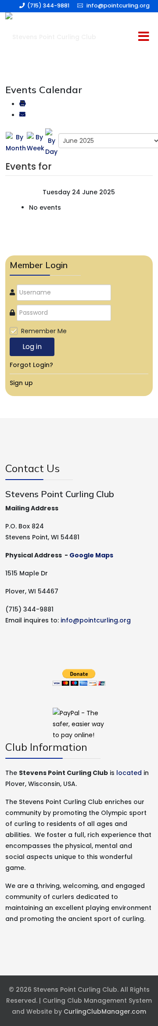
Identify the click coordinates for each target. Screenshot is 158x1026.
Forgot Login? (31, 364)
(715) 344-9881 (48, 5)
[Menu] (125, 37)
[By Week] (35, 142)
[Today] (51, 142)
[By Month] (16, 142)
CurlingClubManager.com (105, 1011)
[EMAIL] (22, 115)
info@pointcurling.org (118, 5)
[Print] (22, 104)
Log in (32, 347)
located (129, 772)
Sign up (21, 382)
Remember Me (44, 331)
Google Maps (91, 555)
